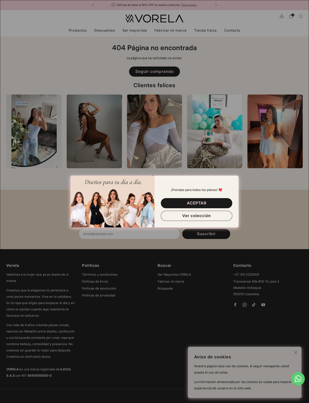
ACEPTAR (196, 203)
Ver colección (196, 215)
